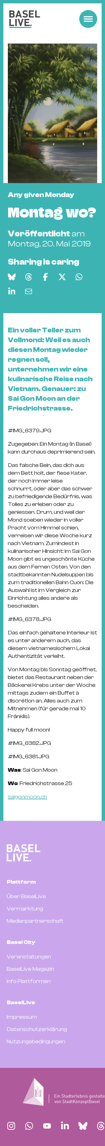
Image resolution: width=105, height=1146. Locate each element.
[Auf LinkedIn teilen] (12, 291)
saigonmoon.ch (27, 796)
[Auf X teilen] (62, 277)
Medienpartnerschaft (35, 921)
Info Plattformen (29, 981)
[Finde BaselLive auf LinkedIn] (64, 1125)
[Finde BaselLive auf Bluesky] (82, 1125)
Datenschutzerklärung (37, 1029)
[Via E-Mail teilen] (28, 291)
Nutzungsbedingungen (36, 1041)
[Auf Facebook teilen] (45, 277)
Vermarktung (25, 908)
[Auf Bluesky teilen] (12, 277)
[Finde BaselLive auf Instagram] (11, 1125)
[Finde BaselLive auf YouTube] (47, 1125)
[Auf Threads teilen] (28, 277)
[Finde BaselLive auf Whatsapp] (29, 1125)
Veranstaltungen (29, 956)
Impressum (22, 1017)
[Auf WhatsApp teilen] (79, 277)
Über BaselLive (26, 896)
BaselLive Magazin (30, 969)
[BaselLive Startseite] (24, 19)
